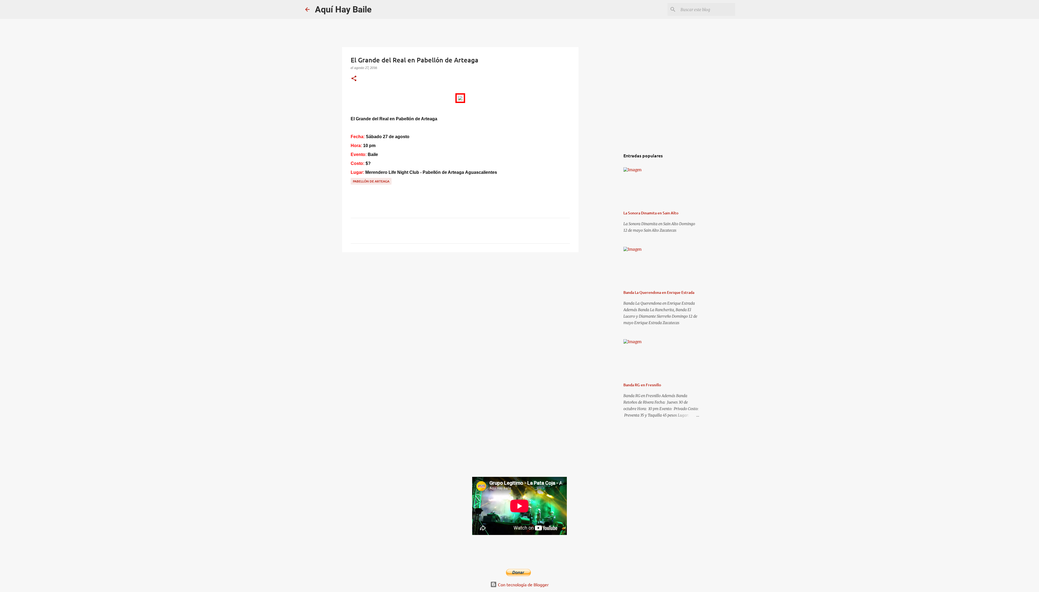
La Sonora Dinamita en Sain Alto (650, 212)
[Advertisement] (460, 298)
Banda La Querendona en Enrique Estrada (658, 292)
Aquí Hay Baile (343, 9)
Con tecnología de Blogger (523, 584)
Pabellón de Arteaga (371, 181)
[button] (354, 78)
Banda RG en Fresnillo (642, 384)
